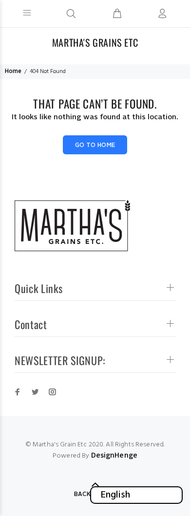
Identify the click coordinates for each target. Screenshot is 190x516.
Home (13, 71)
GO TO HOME (95, 145)
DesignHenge (114, 455)
